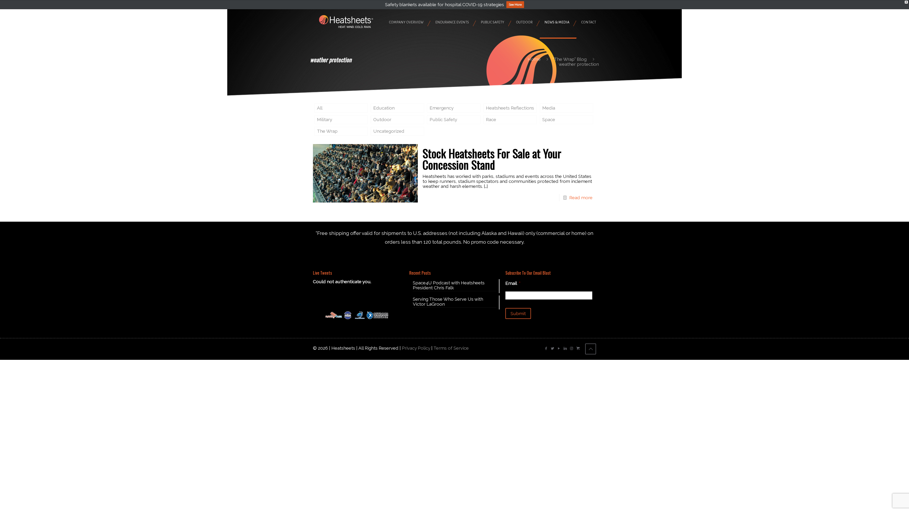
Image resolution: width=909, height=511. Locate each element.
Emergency (442, 107)
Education (384, 107)
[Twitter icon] (552, 348)
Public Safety (443, 119)
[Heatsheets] (346, 21)
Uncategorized (388, 131)
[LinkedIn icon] (565, 348)
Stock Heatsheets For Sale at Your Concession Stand (492, 159)
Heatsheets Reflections (510, 107)
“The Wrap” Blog (570, 59)
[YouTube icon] (558, 348)
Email (513, 283)
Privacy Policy (416, 348)
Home (534, 59)
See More (515, 4)
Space (548, 119)
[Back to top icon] (590, 349)
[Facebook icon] (546, 348)
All (319, 107)
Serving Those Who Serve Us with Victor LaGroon (448, 302)
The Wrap (327, 131)
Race (491, 119)
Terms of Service (451, 348)
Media (548, 107)
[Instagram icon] (571, 348)
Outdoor (382, 119)
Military (324, 119)
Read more (581, 197)
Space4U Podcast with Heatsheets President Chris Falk (449, 285)
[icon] (577, 348)
